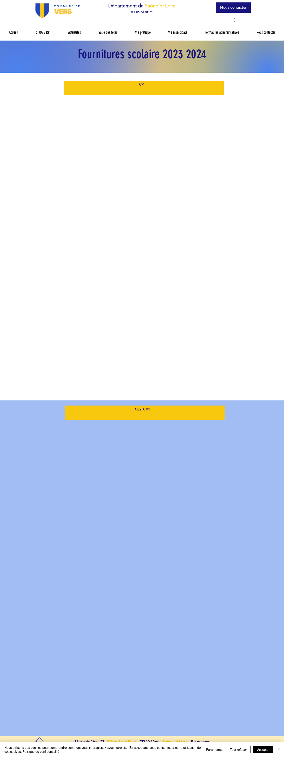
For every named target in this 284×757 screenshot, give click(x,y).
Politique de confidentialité (41, 751)
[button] (43, 32)
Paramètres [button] (214, 749)
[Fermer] (278, 749)
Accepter (263, 749)
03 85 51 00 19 (142, 12)
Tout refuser (238, 749)
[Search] (235, 20)
